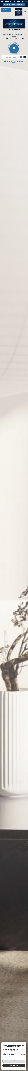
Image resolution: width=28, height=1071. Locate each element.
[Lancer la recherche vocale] (14, 48)
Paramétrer (13, 1061)
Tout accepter (14, 1065)
